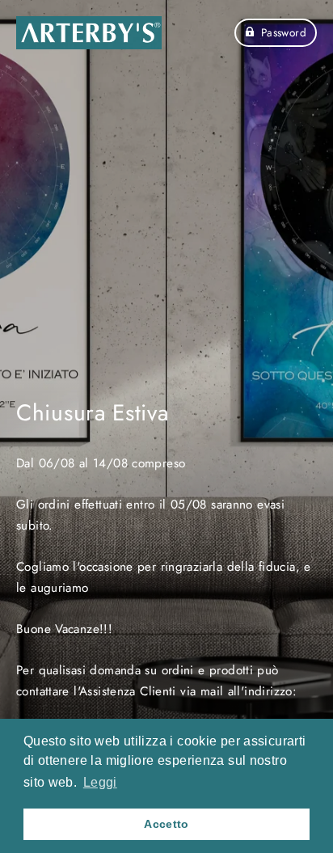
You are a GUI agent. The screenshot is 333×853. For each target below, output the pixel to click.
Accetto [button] (166, 823)
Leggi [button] (100, 782)
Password (283, 32)
